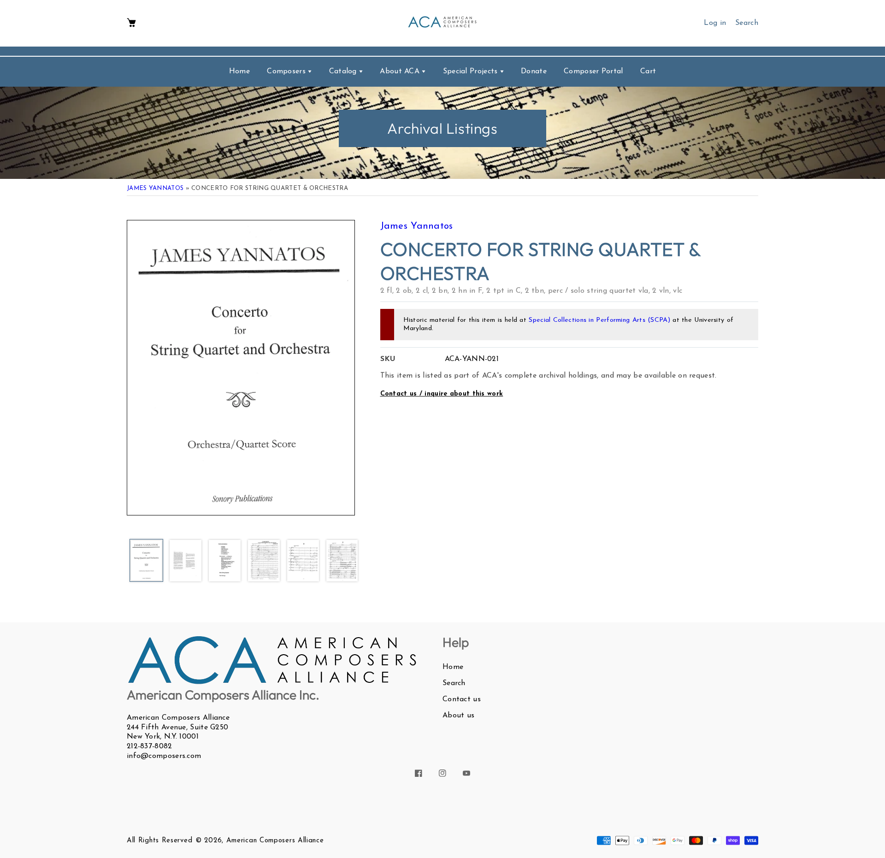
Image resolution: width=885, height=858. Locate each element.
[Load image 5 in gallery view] (303, 561)
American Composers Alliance (275, 840)
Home (452, 667)
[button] (131, 23)
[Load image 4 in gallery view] (264, 561)
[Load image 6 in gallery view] (342, 561)
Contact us (461, 699)
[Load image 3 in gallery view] (224, 561)
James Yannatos (155, 188)
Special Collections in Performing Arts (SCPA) (599, 320)
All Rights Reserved (159, 840)
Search (454, 683)
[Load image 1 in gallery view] (146, 561)
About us (458, 715)
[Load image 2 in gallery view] (185, 561)
